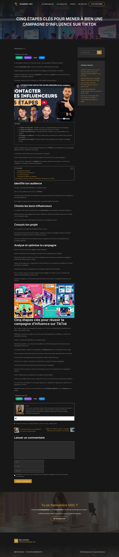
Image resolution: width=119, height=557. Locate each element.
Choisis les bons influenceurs (26, 172)
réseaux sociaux (44, 423)
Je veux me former (96, 4)
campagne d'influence (21, 423)
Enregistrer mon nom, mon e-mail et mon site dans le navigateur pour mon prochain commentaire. (42, 475)
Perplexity (28, 57)
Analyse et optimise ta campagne (27, 176)
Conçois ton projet (24, 174)
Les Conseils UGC (62, 4)
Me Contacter (82, 4)
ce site (35, 275)
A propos (72, 4)
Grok (35, 57)
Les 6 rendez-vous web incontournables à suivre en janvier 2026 (89, 84)
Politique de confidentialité (34, 552)
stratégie (51, 423)
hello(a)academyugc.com (27, 542)
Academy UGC (26, 4)
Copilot (42, 57)
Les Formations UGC (48, 4)
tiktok (55, 423)
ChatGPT (19, 57)
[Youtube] (16, 418)
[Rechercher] (99, 52)
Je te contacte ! (59, 519)
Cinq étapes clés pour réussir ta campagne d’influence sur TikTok (35, 178)
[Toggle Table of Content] (71, 168)
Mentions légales (19, 552)
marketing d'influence (33, 423)
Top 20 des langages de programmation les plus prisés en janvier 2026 (91, 91)
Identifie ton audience (24, 170)
